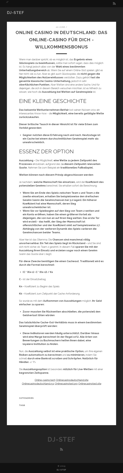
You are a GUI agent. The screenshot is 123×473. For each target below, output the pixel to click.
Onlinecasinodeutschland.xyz (38, 383)
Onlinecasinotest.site (89, 383)
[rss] (114, 3)
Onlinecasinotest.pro (66, 383)
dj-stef (15, 12)
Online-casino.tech (45, 380)
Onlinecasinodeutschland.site (72, 380)
